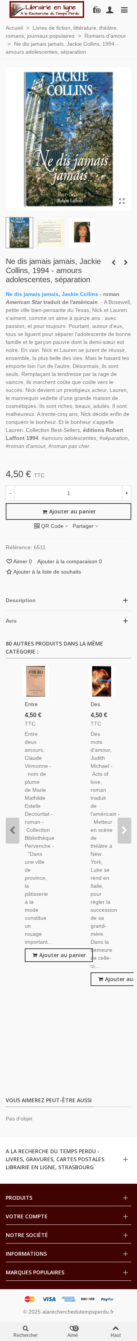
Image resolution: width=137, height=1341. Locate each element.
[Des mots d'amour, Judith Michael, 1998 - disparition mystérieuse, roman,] (101, 681)
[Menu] (124, 9)
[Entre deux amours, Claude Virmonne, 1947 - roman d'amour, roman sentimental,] (35, 681)
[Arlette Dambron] (47, 9)
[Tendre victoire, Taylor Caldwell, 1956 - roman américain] (113, 262)
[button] (12, 831)
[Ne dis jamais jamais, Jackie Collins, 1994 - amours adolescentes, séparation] (121, 201)
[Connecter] (109, 9)
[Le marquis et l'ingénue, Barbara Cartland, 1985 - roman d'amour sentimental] (125, 262)
